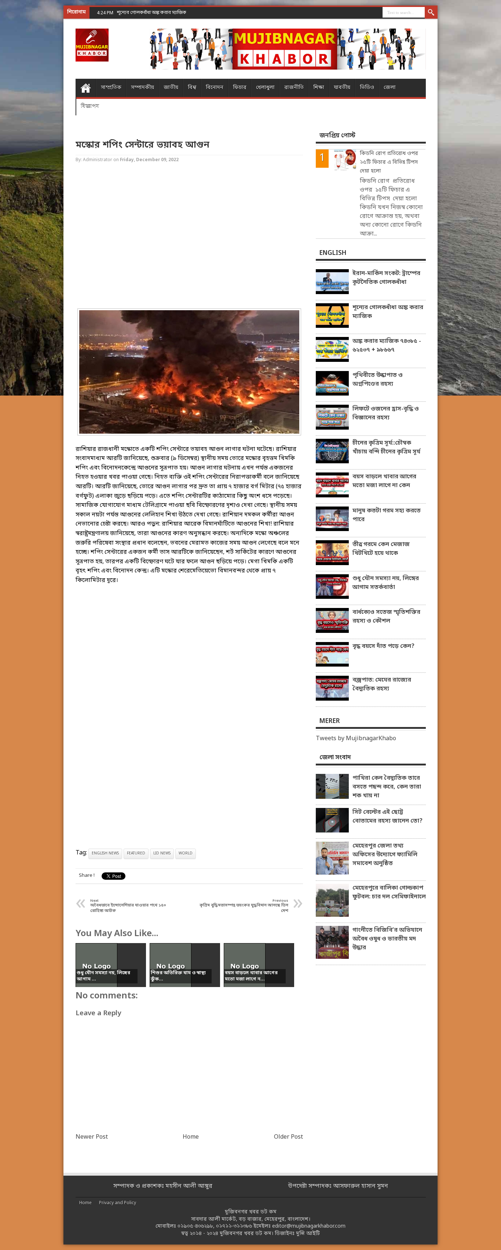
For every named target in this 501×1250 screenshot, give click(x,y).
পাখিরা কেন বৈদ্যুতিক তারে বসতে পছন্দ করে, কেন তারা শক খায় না (386, 787)
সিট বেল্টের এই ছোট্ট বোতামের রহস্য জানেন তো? (387, 816)
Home (86, 88)
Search (431, 13)
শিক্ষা (318, 87)
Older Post (288, 1137)
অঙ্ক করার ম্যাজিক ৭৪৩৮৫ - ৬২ (146, 13)
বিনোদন (214, 87)
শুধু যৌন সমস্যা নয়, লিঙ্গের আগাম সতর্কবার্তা (385, 583)
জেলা (390, 87)
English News (105, 853)
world (186, 853)
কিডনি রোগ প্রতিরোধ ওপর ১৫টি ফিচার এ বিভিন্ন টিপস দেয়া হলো (389, 162)
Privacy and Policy (117, 1203)
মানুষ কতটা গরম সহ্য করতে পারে (386, 515)
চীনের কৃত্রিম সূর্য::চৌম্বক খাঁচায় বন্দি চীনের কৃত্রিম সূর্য (386, 447)
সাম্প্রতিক (111, 87)
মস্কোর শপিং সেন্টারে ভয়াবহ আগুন (142, 145)
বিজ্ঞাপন (90, 106)
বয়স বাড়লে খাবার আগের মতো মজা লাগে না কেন (384, 481)
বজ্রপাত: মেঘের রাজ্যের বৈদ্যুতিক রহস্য (381, 684)
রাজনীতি (294, 87)
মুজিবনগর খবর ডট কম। (246, 1233)
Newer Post (92, 1137)
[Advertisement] (29, 117)
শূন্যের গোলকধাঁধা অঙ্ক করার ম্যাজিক (387, 312)
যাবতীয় (342, 87)
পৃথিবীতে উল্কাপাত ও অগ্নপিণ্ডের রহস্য (377, 379)
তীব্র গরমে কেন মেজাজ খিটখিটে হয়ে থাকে (381, 549)
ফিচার (239, 87)
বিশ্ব (192, 87)
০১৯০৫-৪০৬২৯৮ (195, 1226)
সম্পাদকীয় (142, 87)
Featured (136, 853)
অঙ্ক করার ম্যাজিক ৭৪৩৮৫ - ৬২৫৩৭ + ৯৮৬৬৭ (386, 345)
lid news (162, 853)
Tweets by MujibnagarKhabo (356, 739)
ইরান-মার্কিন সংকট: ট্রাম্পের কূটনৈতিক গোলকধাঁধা (386, 278)
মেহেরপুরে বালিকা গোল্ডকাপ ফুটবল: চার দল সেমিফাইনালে (389, 892)
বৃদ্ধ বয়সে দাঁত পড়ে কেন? (383, 646)
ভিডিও (367, 87)
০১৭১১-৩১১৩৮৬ (234, 1226)
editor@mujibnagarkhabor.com (308, 1226)
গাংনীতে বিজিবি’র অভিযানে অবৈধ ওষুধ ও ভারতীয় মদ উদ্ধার (387, 939)
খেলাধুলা (265, 87)
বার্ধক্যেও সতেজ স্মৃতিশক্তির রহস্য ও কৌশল (386, 616)
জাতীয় (171, 87)
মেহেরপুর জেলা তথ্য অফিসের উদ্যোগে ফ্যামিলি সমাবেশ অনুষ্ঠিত (384, 855)
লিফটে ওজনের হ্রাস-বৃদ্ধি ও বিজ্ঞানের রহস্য (385, 413)
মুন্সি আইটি (308, 1233)
